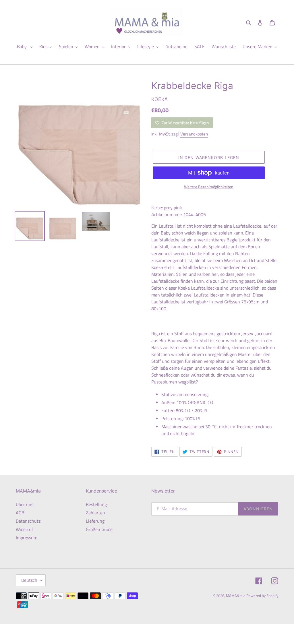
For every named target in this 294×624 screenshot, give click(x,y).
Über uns (24, 504)
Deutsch (29, 580)
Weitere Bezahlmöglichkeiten (208, 187)
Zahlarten (95, 512)
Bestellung (96, 504)
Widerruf (24, 529)
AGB (20, 512)
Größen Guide (99, 529)
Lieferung (95, 521)
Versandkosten (194, 134)
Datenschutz (28, 521)
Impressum (26, 537)
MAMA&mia (236, 595)
